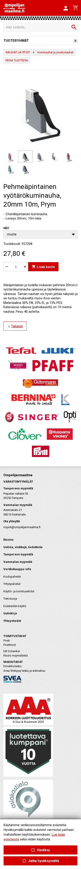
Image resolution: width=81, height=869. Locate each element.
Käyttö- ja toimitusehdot (18, 591)
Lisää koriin (43, 267)
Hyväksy (40, 850)
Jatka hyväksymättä (40, 861)
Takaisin (15, 326)
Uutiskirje (10, 613)
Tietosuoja (10, 598)
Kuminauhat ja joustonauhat (55, 52)
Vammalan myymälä (17, 562)
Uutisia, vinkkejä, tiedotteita (23, 547)
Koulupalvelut (12, 576)
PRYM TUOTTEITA (16, 60)
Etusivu (8, 539)
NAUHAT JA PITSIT (18, 52)
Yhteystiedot (12, 620)
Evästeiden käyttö (14, 606)
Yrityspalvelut (11, 584)
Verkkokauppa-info (17, 569)
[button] (66, 8)
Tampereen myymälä (18, 554)
